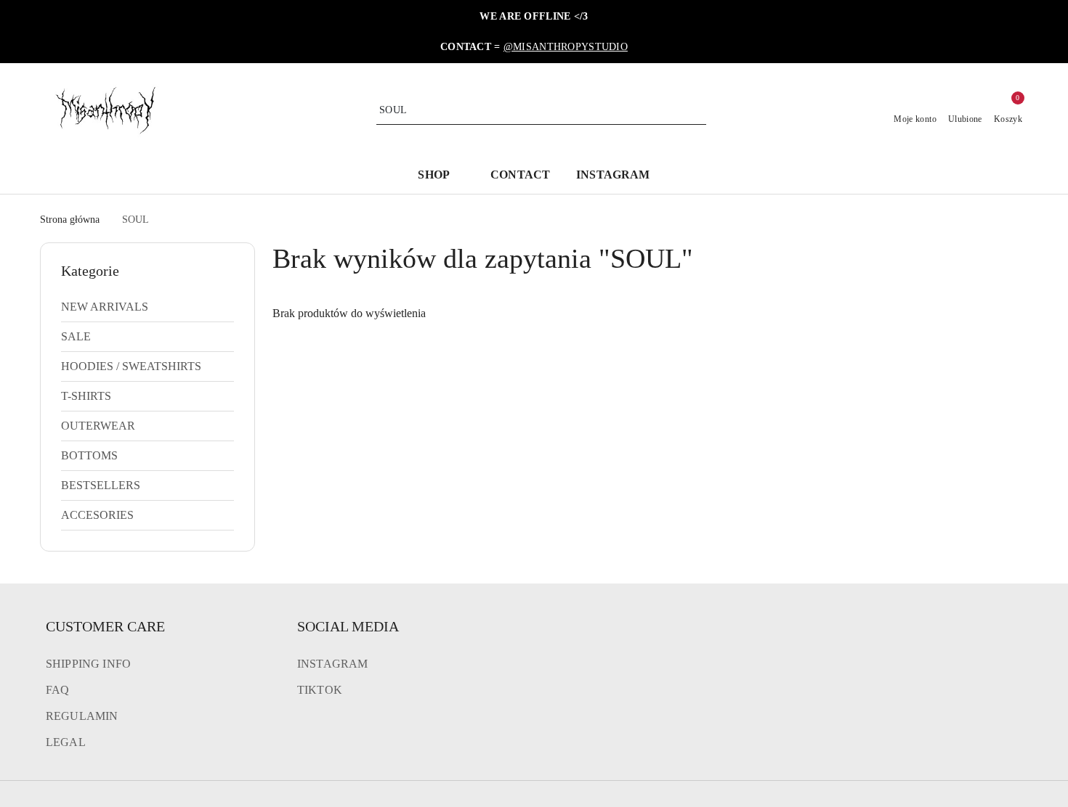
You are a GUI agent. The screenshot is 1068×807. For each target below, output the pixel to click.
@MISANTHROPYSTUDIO (565, 46)
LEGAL (66, 742)
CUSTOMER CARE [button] (105, 626)
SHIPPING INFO (88, 664)
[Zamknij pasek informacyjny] (1021, 31)
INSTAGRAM (332, 664)
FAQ (57, 690)
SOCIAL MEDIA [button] (348, 626)
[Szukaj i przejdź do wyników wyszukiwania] (697, 110)
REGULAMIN (82, 716)
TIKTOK (319, 690)
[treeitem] (147, 306)
